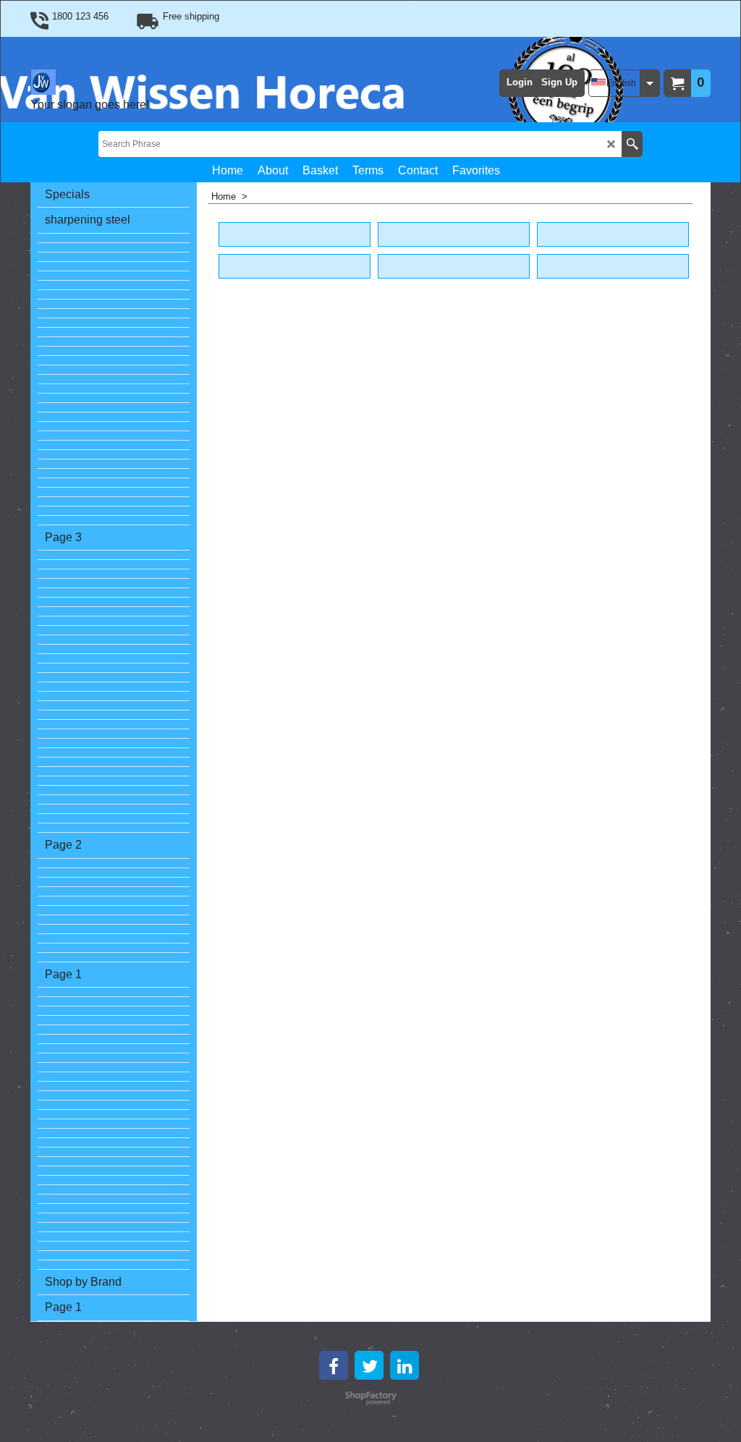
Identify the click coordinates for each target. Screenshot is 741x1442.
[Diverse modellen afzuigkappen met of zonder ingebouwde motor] (114, 266)
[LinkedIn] (404, 1365)
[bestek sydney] (114, 342)
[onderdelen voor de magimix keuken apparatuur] (114, 781)
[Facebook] (333, 1365)
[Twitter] (369, 1365)
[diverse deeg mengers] (114, 426)
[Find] (632, 144)
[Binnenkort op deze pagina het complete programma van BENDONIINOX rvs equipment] (114, 323)
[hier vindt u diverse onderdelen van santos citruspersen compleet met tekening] (114, 407)
